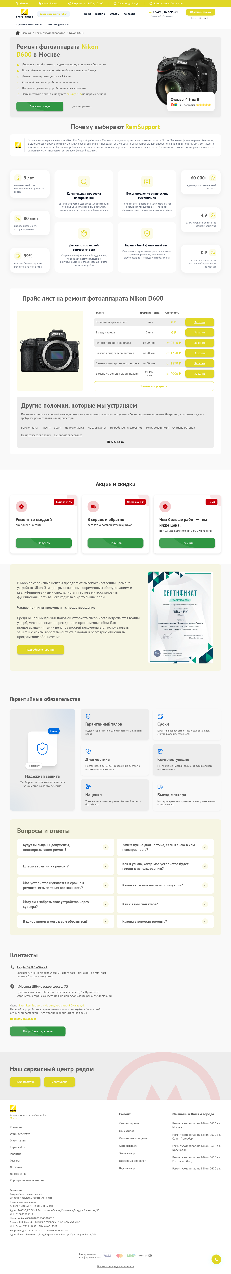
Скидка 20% (64, 502)
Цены (87, 14)
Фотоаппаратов (129, 1123)
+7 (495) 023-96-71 (32, 967)
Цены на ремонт (81, 106)
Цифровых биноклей (132, 1160)
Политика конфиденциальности (115, 1266)
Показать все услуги (152, 386)
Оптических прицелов (133, 1138)
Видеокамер (127, 1168)
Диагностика (18, 1173)
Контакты (129, 14)
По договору (34, 765)
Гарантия (100, 14)
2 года (53, 731)
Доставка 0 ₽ (135, 502)
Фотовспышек (128, 1145)
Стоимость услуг (20, 1134)
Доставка (16, 1167)
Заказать (199, 322)
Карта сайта (17, 1147)
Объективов (126, 1131)
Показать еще (115, 441)
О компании (18, 1140)
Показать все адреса (23, 1019)
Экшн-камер (127, 1153)
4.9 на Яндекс (50, 3)
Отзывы (114, 14)
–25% (211, 502)
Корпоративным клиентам (27, 1180)
